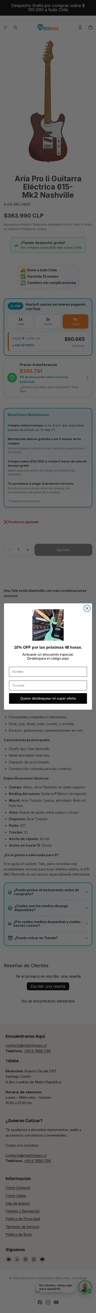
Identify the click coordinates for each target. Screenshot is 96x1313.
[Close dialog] (87, 608)
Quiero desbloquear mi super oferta (48, 699)
